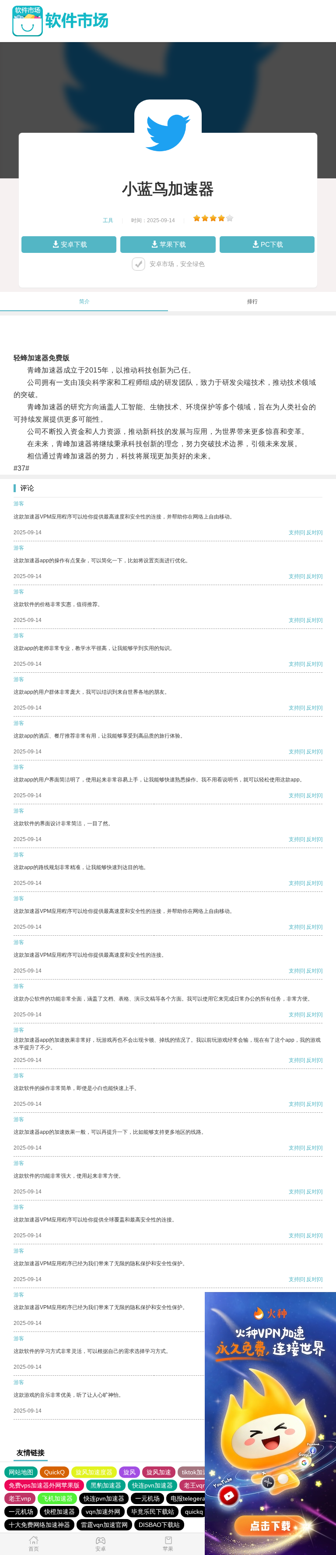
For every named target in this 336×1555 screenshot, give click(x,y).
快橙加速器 (59, 1511)
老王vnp (20, 1498)
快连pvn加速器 (152, 1485)
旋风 (129, 1472)
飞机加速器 (57, 1498)
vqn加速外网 (103, 1511)
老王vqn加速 (201, 1485)
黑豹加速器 (106, 1485)
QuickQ (54, 1472)
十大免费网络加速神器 (39, 1524)
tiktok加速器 (198, 1472)
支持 (294, 532)
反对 (311, 532)
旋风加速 (159, 1472)
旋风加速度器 (94, 1472)
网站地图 (21, 1472)
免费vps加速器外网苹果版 (44, 1485)
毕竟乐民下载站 (152, 1511)
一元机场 (147, 1498)
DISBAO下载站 (159, 1524)
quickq (194, 1511)
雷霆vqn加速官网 (104, 1524)
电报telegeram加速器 (200, 1498)
